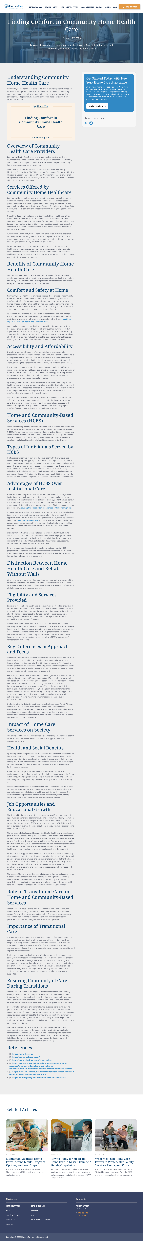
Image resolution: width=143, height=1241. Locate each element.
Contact (99, 7)
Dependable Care (35, 7)
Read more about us (97, 106)
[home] (13, 6)
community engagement (27, 520)
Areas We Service (87, 7)
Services (48, 7)
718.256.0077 (82, 1215)
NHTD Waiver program (40, 1220)
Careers (108, 7)
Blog (115, 7)
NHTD (62, 7)
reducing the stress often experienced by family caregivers (45, 508)
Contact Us (11, 1220)
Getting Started (72, 7)
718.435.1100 (83, 1213)
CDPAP (55, 7)
